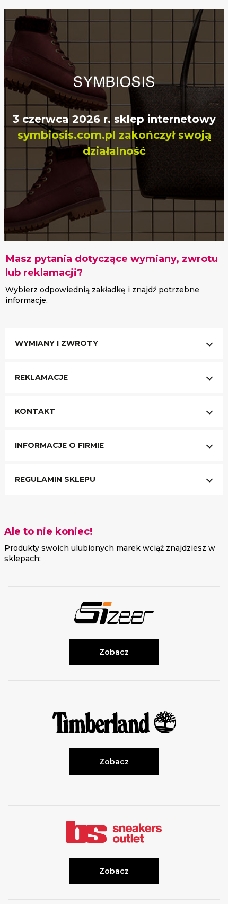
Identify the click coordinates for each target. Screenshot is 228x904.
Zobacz (114, 652)
